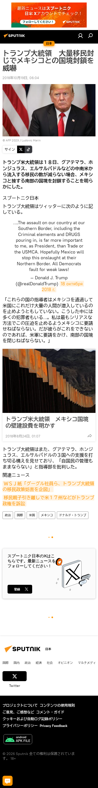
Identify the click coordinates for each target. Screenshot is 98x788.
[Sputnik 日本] (15, 37)
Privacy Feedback (53, 725)
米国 (32, 515)
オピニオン (65, 662)
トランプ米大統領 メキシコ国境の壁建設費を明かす (47, 422)
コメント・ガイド (50, 712)
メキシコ (47, 515)
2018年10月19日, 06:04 (21, 78)
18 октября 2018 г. (63, 286)
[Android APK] (18, 739)
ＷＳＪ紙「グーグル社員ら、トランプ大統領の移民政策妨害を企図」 (48, 486)
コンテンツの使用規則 (57, 705)
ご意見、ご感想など (18, 712)
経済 (39, 662)
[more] (90, 436)
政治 (8, 515)
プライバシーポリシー (20, 725)
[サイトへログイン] (80, 36)
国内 (17, 662)
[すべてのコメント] (8, 781)
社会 (50, 662)
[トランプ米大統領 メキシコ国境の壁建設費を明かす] (49, 381)
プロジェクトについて (20, 705)
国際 (20, 515)
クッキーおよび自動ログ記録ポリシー (32, 719)
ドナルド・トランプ (72, 515)
